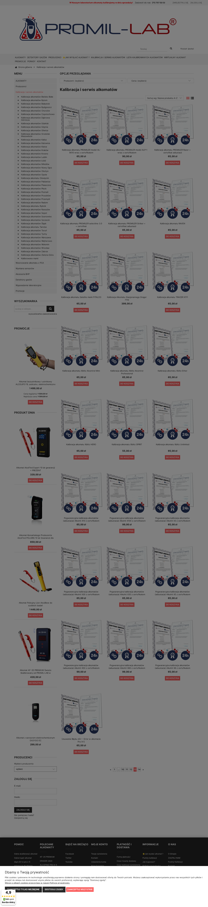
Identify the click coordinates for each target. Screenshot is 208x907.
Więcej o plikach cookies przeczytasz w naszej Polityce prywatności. (37, 883)
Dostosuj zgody (54, 889)
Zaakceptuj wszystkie (80, 889)
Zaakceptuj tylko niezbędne (23, 889)
